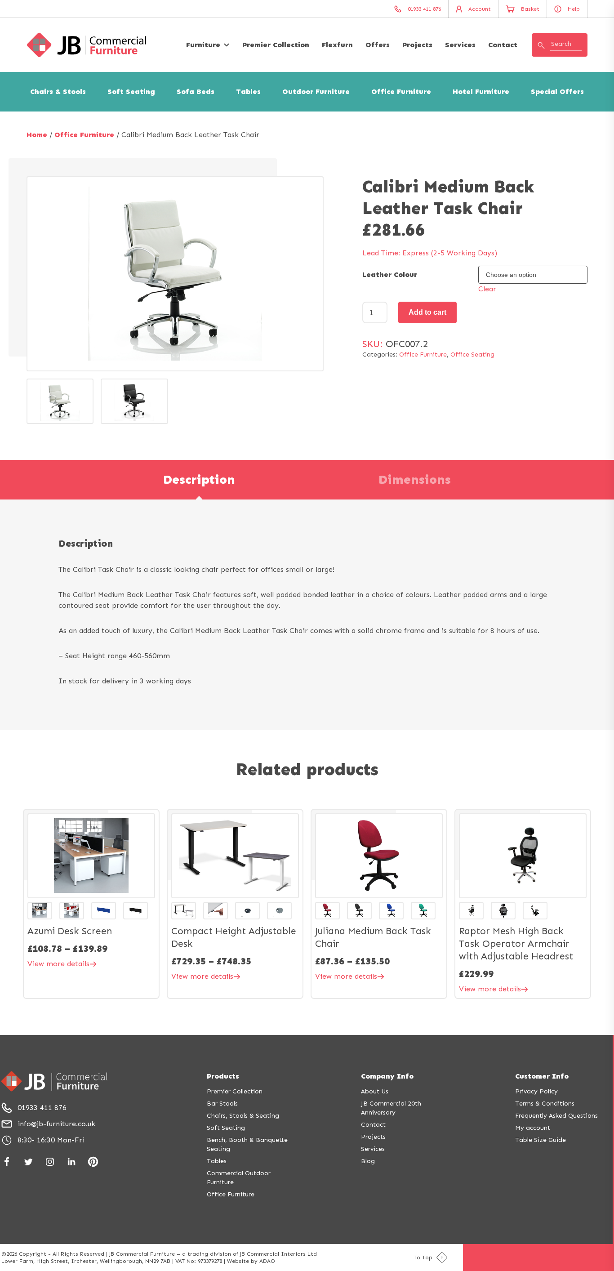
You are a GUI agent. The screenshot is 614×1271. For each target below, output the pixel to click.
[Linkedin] (71, 1161)
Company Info (387, 1076)
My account (532, 1128)
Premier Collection (275, 44)
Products (223, 1076)
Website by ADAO (251, 1261)
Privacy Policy (536, 1091)
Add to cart (427, 312)
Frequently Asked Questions (556, 1115)
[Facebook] (6, 1161)
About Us (374, 1091)
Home (37, 134)
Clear (487, 289)
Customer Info (542, 1076)
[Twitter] (28, 1161)
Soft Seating (131, 91)
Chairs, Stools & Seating (243, 1115)
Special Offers (557, 91)
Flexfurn (337, 44)
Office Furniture (401, 91)
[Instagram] (49, 1161)
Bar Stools (222, 1103)
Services (460, 44)
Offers (377, 44)
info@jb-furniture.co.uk (56, 1123)
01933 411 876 (42, 1107)
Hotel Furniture (481, 91)
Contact (502, 44)
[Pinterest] (93, 1161)
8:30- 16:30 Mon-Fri (51, 1140)
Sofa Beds (195, 91)
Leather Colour (389, 274)
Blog (368, 1161)
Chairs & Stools (58, 91)
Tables (248, 91)
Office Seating (472, 354)
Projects (417, 44)
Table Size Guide (540, 1140)
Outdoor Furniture (316, 91)
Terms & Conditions (544, 1103)
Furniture (203, 44)
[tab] (199, 479)
